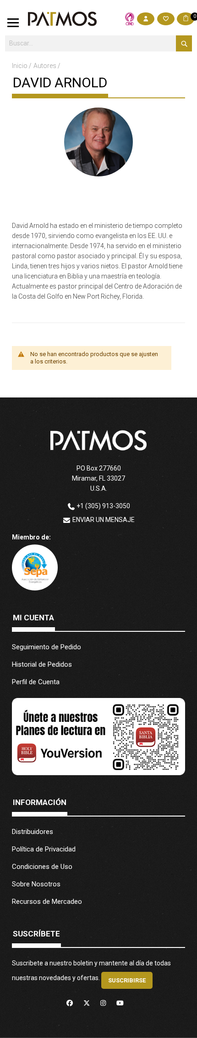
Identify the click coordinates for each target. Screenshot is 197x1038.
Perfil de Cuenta (36, 682)
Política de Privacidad (44, 849)
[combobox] (98, 43)
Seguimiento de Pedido (46, 647)
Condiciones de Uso (42, 866)
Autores (45, 65)
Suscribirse (127, 980)
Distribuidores (32, 832)
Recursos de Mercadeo (47, 901)
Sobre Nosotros (36, 884)
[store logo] (62, 18)
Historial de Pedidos (42, 664)
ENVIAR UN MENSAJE (103, 519)
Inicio (20, 65)
